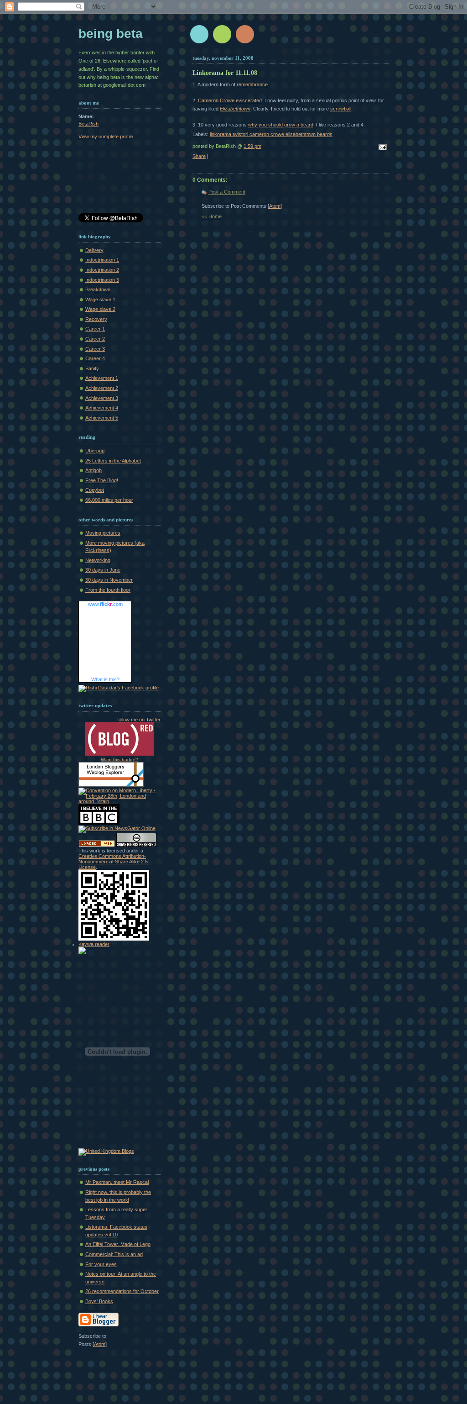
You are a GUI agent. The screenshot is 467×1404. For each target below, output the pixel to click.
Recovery (96, 319)
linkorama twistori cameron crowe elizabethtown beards (271, 134)
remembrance (252, 84)
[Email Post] (381, 148)
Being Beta (110, 33)
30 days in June (102, 570)
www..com (105, 604)
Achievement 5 (101, 418)
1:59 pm (252, 146)
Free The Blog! (101, 480)
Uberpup (94, 450)
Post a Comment (226, 192)
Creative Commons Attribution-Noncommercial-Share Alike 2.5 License (113, 861)
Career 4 (95, 358)
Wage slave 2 (100, 309)
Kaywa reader (93, 944)
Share (199, 156)
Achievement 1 (101, 378)
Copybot (94, 490)
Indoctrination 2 (102, 270)
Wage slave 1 (100, 299)
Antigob (93, 470)
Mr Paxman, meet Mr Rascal (117, 1182)
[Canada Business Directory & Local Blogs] (96, 845)
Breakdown (97, 289)
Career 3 (95, 349)
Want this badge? (119, 759)
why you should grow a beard (280, 124)
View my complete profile (105, 136)
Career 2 (95, 339)
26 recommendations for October (122, 1291)
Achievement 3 (101, 398)
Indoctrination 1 (102, 260)
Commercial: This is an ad (114, 1254)
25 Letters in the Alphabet (113, 460)
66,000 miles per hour (109, 500)
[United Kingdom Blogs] (106, 1151)
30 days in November (109, 580)
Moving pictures (102, 533)
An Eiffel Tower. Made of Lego (117, 1244)
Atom (274, 206)
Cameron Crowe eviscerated (230, 100)
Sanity (92, 368)
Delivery (94, 250)
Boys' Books (99, 1301)
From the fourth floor (107, 590)
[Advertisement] (119, 178)
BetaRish (88, 123)
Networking (97, 560)
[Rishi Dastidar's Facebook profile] (118, 687)
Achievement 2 (101, 388)
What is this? (105, 679)
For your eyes (101, 1264)
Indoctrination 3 (102, 280)
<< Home (212, 216)
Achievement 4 (101, 407)
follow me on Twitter (139, 719)
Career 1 (95, 328)
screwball (340, 108)
